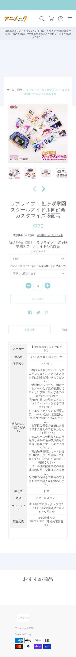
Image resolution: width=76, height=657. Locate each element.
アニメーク (20, 628)
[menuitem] (42, 18)
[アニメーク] (15, 18)
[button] (42, 18)
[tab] (29, 330)
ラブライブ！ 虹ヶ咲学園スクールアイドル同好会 (42, 244)
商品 (19, 89)
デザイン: (38, 251)
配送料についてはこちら (50, 235)
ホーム (10, 89)
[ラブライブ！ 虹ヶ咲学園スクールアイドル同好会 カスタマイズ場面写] (14, 173)
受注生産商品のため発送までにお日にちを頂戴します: (38, 266)
